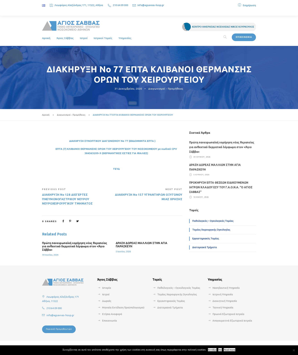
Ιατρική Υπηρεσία (222, 294)
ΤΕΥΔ (116, 168)
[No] (293, 350)
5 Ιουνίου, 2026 (123, 251)
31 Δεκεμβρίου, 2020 (128, 88)
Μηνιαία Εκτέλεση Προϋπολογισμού (123, 307)
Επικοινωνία (109, 320)
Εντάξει (212, 349)
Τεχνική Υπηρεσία (222, 307)
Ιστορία (106, 287)
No (220, 349)
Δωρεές (106, 300)
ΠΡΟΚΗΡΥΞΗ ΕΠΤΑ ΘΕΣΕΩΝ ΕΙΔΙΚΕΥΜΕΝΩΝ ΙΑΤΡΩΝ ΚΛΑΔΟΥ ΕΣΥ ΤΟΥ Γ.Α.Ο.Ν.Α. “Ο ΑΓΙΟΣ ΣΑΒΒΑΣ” (220, 187)
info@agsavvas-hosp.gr (150, 5)
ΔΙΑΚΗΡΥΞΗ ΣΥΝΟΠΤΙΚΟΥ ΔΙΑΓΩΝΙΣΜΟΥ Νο (96, 140)
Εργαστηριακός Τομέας (205, 238)
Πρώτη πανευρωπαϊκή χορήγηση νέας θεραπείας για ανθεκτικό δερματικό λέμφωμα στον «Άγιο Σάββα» (74, 246)
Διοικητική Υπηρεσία (224, 300)
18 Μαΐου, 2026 (201, 197)
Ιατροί (83, 38)
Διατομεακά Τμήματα (204, 247)
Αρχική (46, 38)
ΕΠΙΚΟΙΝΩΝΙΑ (244, 37)
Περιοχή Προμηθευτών (59, 329)
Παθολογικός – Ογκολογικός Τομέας (213, 221)
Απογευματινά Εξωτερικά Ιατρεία (232, 320)
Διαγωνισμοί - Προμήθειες (165, 88)
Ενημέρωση (249, 5)
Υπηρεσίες (124, 38)
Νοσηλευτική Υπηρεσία (226, 287)
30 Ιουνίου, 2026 (50, 255)
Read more (229, 349)
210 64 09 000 (120, 5)
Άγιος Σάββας (65, 38)
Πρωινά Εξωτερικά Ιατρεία (228, 314)
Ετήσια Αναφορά (112, 314)
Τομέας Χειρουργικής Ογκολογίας (211, 229)
